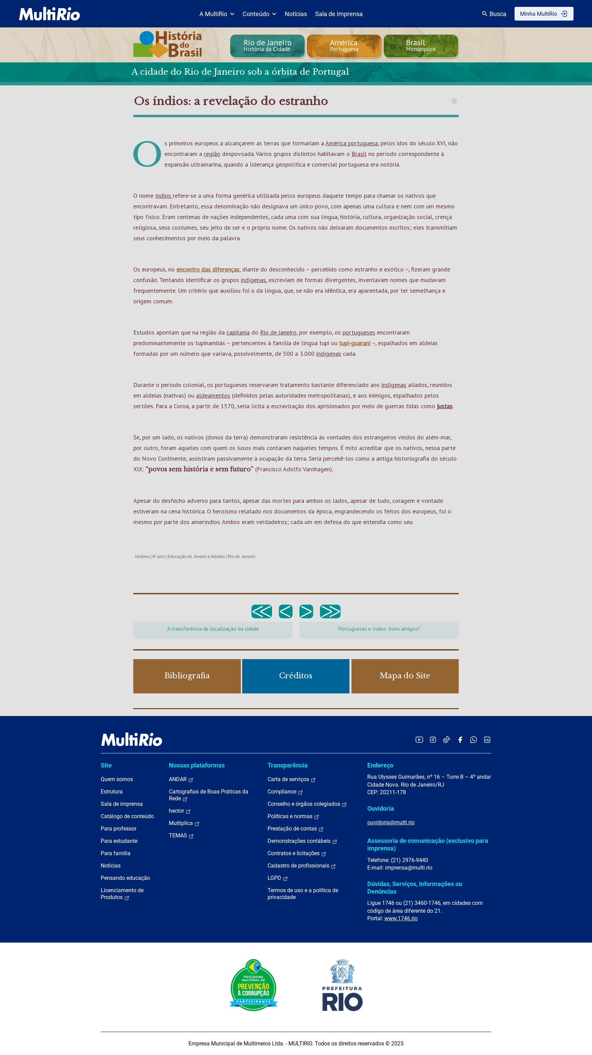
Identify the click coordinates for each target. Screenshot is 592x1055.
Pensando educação (125, 878)
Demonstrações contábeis (300, 841)
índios (164, 195)
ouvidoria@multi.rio (391, 822)
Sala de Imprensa (339, 13)
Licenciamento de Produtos (122, 893)
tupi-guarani (354, 343)
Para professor (118, 828)
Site (106, 765)
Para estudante (119, 841)
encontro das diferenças (207, 269)
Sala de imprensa (122, 804)
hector (177, 811)
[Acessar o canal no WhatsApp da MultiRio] (473, 739)
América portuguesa (351, 143)
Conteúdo (256, 13)
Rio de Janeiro (278, 332)
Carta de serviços (289, 779)
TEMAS (178, 835)
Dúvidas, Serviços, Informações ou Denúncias (414, 887)
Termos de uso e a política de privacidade (303, 893)
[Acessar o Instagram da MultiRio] (433, 739)
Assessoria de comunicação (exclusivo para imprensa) (427, 844)
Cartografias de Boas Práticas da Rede (208, 795)
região (212, 154)
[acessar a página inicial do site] (49, 14)
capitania (238, 332)
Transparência (288, 765)
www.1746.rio (401, 918)
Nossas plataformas (197, 765)
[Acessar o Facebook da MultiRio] (460, 739)
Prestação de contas (293, 828)
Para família (116, 853)
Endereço (380, 765)
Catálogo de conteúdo (127, 816)
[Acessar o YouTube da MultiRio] (419, 739)
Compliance (283, 791)
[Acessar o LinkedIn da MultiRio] (487, 739)
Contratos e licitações (294, 853)
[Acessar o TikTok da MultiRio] (446, 739)
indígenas (253, 280)
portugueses (359, 332)
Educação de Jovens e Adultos (196, 556)
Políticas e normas (291, 816)
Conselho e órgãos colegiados (305, 804)
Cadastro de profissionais (299, 865)
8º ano (158, 556)
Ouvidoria (380, 808)
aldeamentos (213, 395)
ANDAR (178, 779)
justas (445, 406)
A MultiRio (213, 13)
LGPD (275, 878)
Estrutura (112, 791)
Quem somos (117, 779)
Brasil (359, 154)
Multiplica (181, 823)
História (142, 556)
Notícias (296, 13)
